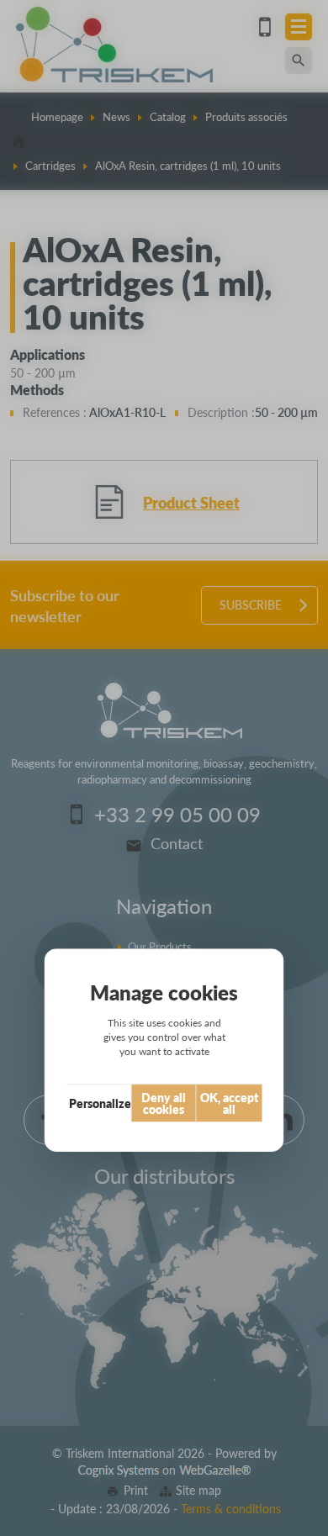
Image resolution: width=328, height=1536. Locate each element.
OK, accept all (229, 1103)
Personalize (100, 1103)
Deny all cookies (163, 1103)
